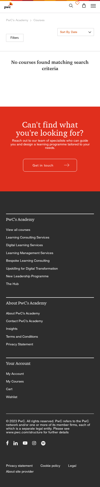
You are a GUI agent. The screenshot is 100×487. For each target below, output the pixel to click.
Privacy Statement (19, 344)
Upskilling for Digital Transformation (32, 268)
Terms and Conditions (22, 336)
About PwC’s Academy (23, 313)
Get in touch (43, 165)
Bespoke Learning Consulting (28, 260)
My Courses (15, 381)
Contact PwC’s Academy (24, 321)
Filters (14, 37)
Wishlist (11, 397)
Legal (72, 465)
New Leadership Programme (27, 276)
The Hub (12, 284)
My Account (15, 374)
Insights (11, 328)
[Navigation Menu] (93, 5)
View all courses (18, 230)
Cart (9, 389)
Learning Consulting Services (27, 237)
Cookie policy (50, 465)
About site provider (20, 471)
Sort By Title (68, 39)
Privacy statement (19, 465)
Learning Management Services (29, 253)
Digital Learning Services (24, 245)
